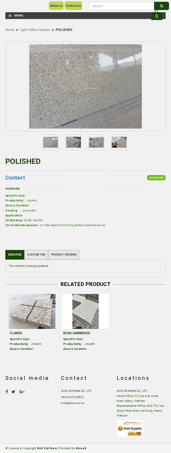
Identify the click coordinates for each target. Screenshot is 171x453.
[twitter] (15, 391)
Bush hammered (76, 333)
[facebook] (8, 391)
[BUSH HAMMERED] (85, 311)
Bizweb (81, 448)
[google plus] (23, 391)
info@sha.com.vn (72, 403)
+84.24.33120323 (72, 397)
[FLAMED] (32, 311)
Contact (15, 178)
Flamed (16, 333)
